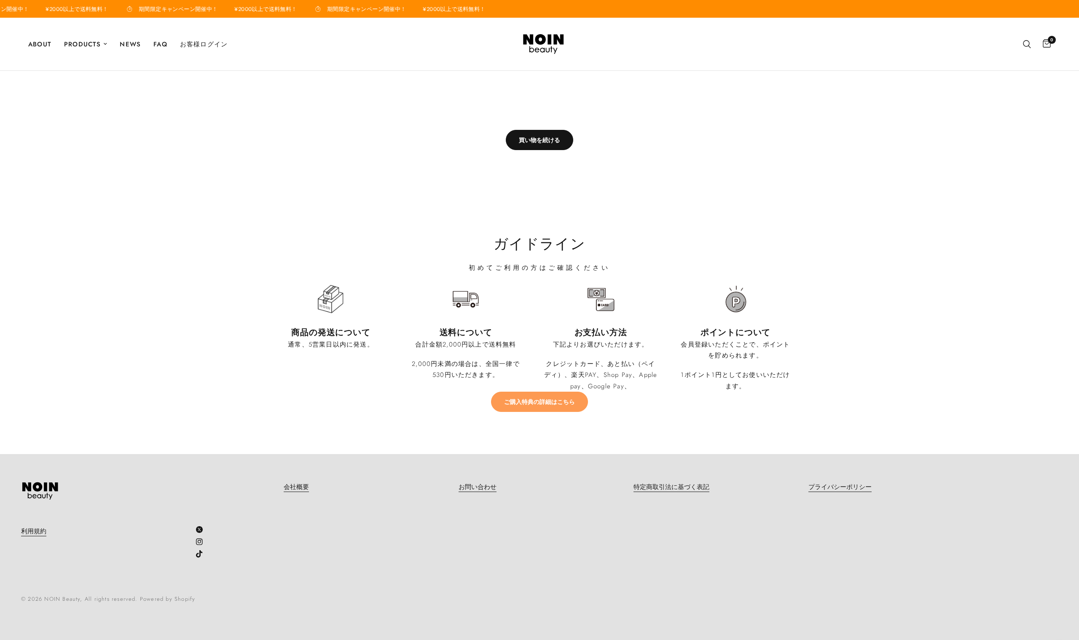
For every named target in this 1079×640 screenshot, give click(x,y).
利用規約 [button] (33, 531)
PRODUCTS (82, 44)
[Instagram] (202, 541)
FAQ (160, 44)
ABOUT (39, 44)
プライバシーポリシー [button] (840, 487)
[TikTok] (202, 554)
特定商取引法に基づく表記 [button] (671, 487)
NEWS (130, 44)
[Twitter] (202, 529)
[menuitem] (43, 44)
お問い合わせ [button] (478, 487)
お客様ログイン (204, 44)
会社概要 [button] (296, 487)
